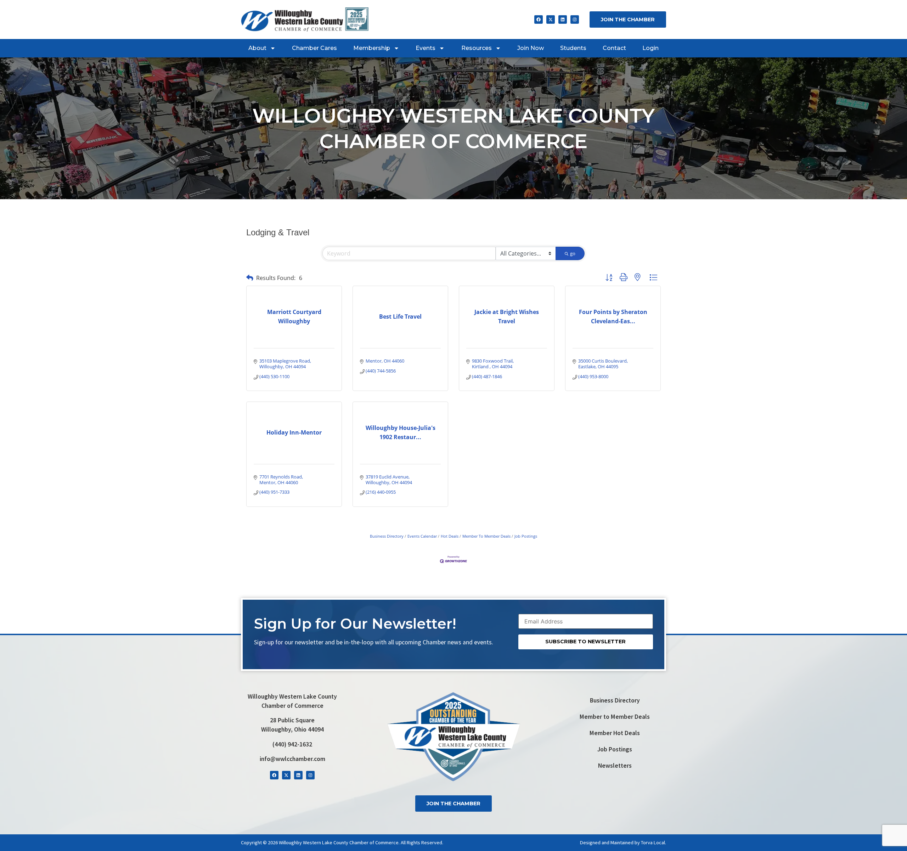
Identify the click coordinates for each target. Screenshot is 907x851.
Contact (614, 48)
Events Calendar (422, 536)
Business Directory (387, 536)
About (257, 48)
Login (650, 48)
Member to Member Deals (615, 717)
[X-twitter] (550, 19)
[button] (249, 278)
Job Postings (525, 536)
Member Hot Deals (615, 733)
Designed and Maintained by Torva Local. (623, 842)
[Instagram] (574, 19)
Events (425, 48)
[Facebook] (538, 19)
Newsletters (615, 765)
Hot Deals (449, 536)
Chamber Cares (314, 48)
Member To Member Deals (486, 536)
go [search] (572, 253)
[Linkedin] (562, 19)
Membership (371, 48)
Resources (476, 48)
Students (573, 48)
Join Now (530, 48)
